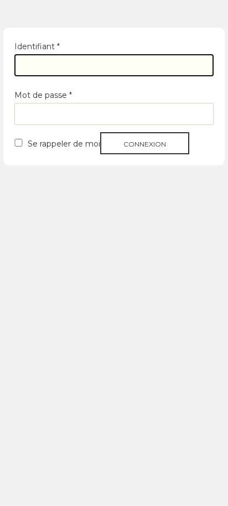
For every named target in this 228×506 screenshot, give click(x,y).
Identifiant (37, 46)
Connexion (144, 144)
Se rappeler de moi (64, 144)
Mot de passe (43, 95)
